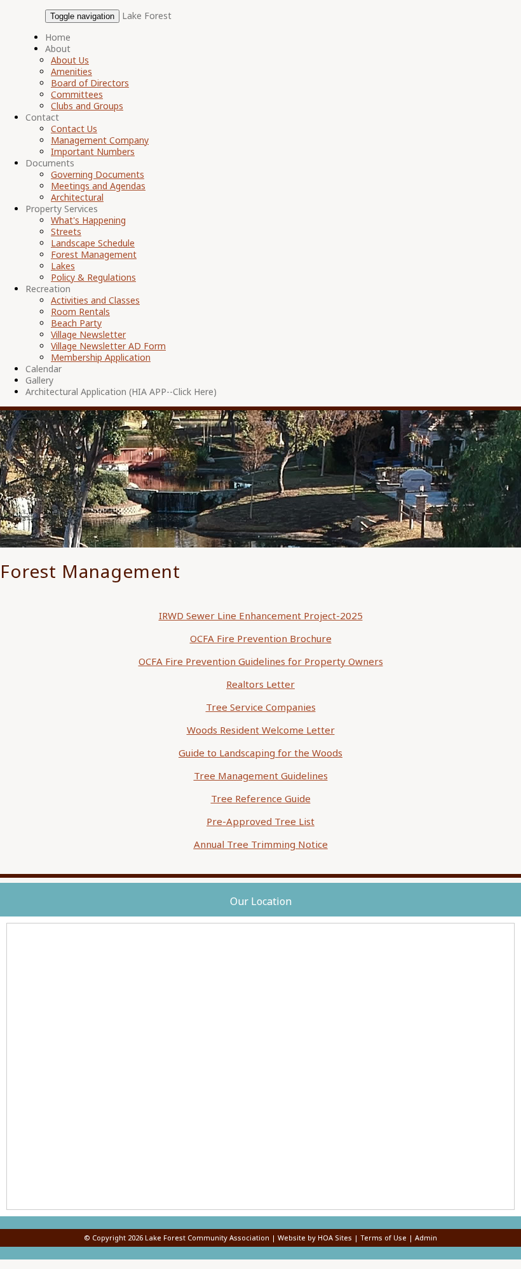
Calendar (43, 369)
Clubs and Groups (87, 106)
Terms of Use (383, 1237)
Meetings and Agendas (98, 186)
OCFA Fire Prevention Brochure (261, 638)
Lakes (63, 266)
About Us (70, 60)
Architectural (77, 197)
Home (58, 37)
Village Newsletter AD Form (108, 346)
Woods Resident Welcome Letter (261, 729)
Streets (66, 231)
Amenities (71, 71)
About (58, 49)
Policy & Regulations (93, 277)
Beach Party (76, 323)
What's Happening (88, 220)
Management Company (100, 140)
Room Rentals (80, 312)
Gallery (39, 380)
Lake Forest (147, 16)
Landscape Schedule (93, 243)
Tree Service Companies (261, 707)
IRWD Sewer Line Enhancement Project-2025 (261, 615)
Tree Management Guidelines (261, 775)
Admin (426, 1237)
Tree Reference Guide (261, 798)
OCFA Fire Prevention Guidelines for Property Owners (261, 661)
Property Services (61, 209)
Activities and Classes (95, 300)
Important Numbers (93, 151)
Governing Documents (97, 174)
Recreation (48, 289)
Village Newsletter (88, 334)
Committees (77, 94)
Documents (49, 163)
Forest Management (94, 254)
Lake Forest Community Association (207, 1237)
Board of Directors (90, 83)
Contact (42, 117)
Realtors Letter (260, 684)
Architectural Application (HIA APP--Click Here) (121, 392)
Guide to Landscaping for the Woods (260, 752)
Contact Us (74, 129)
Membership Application (101, 357)
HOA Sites (335, 1237)
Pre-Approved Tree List (260, 821)
